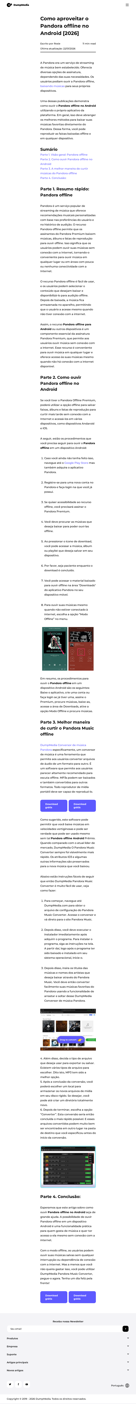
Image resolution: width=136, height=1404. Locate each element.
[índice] (18, 4)
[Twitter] (10, 1384)
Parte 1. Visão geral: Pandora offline (64, 154)
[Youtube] (26, 1384)
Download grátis (51, 806)
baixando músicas (52, 86)
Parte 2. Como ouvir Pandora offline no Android (66, 162)
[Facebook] (18, 1384)
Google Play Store (76, 462)
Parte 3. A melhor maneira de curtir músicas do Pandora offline (64, 171)
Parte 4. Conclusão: (53, 178)
